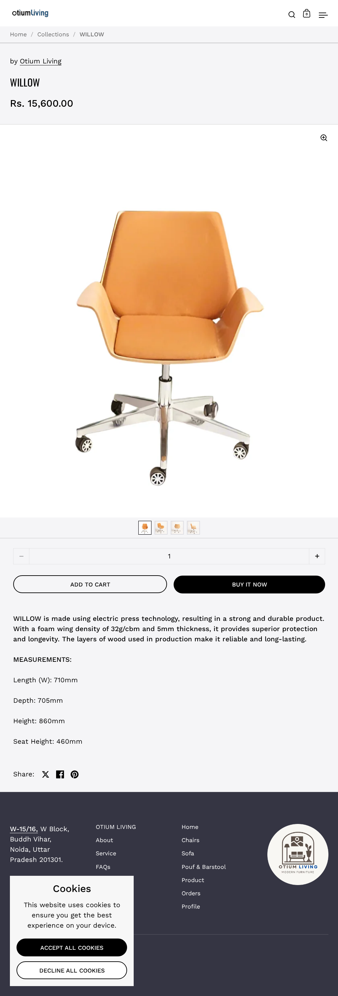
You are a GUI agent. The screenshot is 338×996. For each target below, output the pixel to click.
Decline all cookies (72, 970)
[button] (317, 556)
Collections (53, 34)
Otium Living (40, 61)
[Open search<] (291, 13)
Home (18, 34)
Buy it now (249, 584)
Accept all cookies (71, 947)
